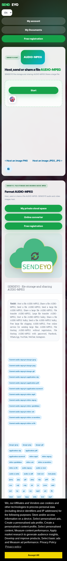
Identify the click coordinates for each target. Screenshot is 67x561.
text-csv (40, 474)
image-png (27, 445)
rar (30, 491)
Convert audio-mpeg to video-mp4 (22, 394)
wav (42, 497)
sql (18, 485)
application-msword (17, 456)
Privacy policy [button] (13, 546)
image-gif (39, 445)
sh (32, 485)
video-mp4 (33, 456)
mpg (27, 497)
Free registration (33, 38)
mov (19, 497)
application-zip (15, 450)
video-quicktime (15, 462)
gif (25, 479)
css (10, 485)
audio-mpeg (27, 468)
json (45, 485)
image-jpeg (13, 445)
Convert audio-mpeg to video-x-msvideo (24, 417)
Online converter (33, 217)
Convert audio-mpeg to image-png (22, 365)
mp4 (38, 491)
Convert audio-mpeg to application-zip (24, 377)
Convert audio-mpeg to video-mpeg (22, 400)
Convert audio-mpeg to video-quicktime (24, 406)
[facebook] (8, 169)
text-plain (52, 474)
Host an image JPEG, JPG (47, 160)
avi (45, 491)
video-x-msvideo (44, 462)
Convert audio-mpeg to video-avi (21, 412)
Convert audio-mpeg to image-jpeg (22, 360)
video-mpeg (46, 456)
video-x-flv (13, 468)
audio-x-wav (41, 468)
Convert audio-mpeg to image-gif (21, 371)
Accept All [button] (33, 555)
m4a (34, 497)
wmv (11, 497)
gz (24, 491)
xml (52, 485)
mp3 (50, 497)
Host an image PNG (17, 160)
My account (33, 21)
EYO (10, 4)
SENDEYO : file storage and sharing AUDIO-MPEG (30, 288)
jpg (18, 479)
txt (53, 479)
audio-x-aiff (28, 474)
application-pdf (31, 450)
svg (25, 485)
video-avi (30, 462)
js (38, 485)
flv (52, 491)
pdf (46, 479)
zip (39, 479)
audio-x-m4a (14, 474)
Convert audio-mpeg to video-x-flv (22, 423)
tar (17, 491)
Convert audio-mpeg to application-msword (26, 389)
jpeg (11, 479)
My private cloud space (34, 208)
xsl (10, 491)
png (32, 479)
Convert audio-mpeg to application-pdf (24, 383)
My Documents (33, 29)
